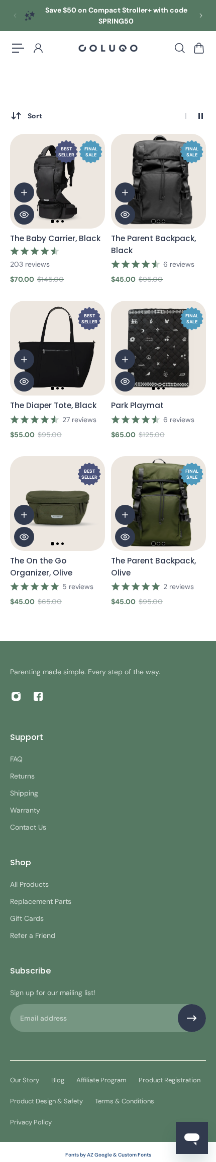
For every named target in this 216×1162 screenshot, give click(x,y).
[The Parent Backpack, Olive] (158, 503)
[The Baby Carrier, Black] (57, 181)
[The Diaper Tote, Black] (57, 348)
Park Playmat (137, 405)
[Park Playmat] (158, 348)
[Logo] (108, 48)
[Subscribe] (192, 1018)
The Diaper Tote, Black (53, 405)
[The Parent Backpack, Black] (158, 181)
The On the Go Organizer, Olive (41, 566)
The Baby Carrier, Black (55, 238)
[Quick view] (24, 215)
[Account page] (37, 48)
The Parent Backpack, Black (153, 244)
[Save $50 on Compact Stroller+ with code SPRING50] (108, 16)
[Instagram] (16, 696)
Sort (35, 115)
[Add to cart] (24, 192)
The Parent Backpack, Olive (153, 566)
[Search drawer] (179, 48)
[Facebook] (38, 696)
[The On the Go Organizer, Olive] (57, 503)
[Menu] (18, 48)
